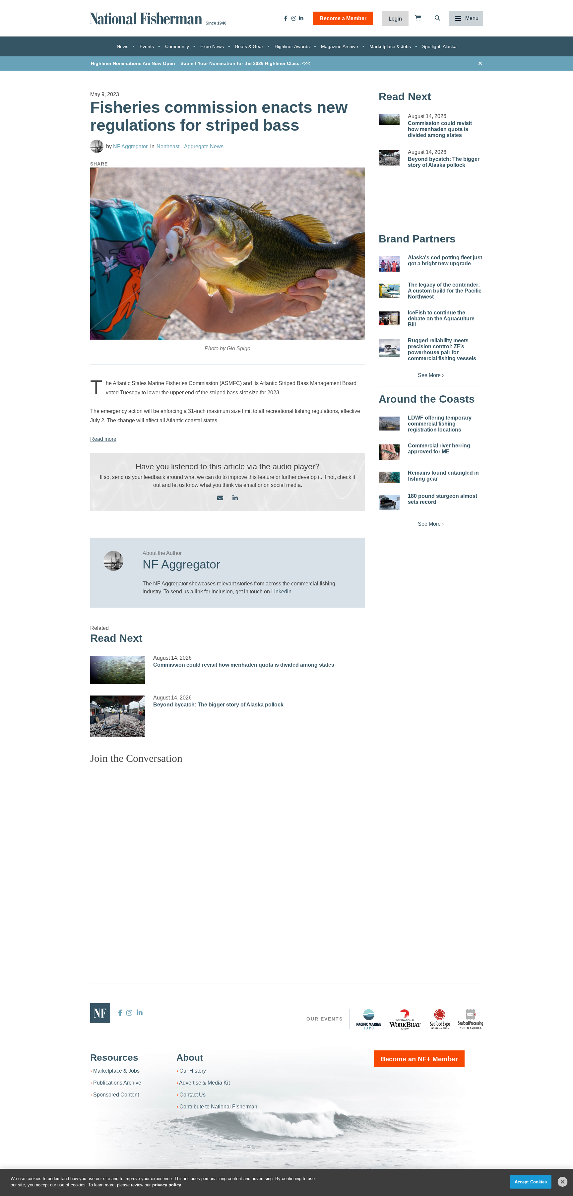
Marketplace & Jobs (390, 46)
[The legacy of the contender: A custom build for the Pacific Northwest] (389, 291)
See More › (431, 375)
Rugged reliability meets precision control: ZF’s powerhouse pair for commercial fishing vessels (442, 349)
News (122, 46)
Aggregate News (203, 146)
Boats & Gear (249, 46)
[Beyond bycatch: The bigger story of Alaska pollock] (117, 716)
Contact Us (192, 1094)
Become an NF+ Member (419, 1059)
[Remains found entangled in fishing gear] (389, 477)
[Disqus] (227, 852)
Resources (114, 1057)
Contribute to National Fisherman (218, 1106)
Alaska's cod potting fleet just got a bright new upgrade (445, 260)
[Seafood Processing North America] (470, 1019)
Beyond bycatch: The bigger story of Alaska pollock (218, 704)
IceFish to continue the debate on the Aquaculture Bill (441, 318)
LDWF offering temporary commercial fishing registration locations (440, 423)
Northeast (168, 146)
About (189, 1057)
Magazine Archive (339, 46)
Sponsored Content (116, 1094)
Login (395, 19)
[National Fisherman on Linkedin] (301, 18)
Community (177, 46)
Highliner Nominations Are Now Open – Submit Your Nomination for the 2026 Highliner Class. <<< (200, 63)
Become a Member (343, 18)
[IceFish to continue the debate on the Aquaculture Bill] (389, 318)
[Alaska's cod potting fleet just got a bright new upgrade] (389, 264)
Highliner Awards (292, 46)
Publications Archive (117, 1083)
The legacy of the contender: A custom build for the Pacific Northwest (444, 290)
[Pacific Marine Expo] (368, 1019)
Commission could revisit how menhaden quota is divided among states (243, 665)
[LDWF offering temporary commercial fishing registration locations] (389, 424)
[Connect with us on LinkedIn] (235, 498)
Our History (192, 1071)
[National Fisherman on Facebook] (285, 18)
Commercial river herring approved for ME (439, 448)
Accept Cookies (531, 1181)
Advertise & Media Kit (204, 1083)
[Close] (563, 1182)
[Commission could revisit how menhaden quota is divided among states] (117, 670)
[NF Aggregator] (96, 146)
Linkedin (281, 591)
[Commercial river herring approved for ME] (389, 452)
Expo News (212, 46)
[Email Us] (220, 498)
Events (147, 46)
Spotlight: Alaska (439, 46)
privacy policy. (167, 1184)
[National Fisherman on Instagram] (293, 18)
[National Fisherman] (147, 18)
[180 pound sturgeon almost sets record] (389, 502)
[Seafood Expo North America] (440, 1019)
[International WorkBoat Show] (405, 1019)
